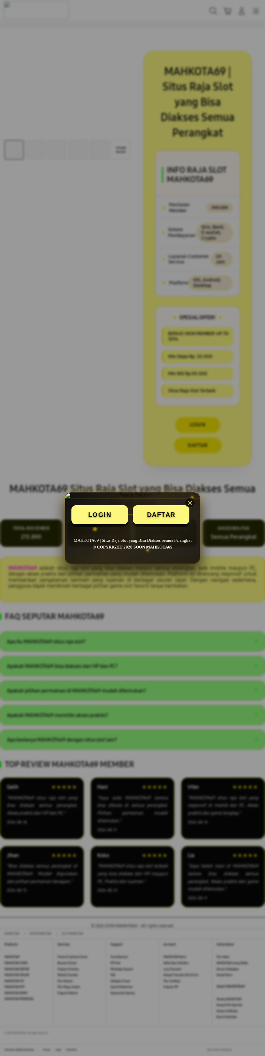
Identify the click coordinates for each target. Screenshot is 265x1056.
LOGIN (99, 514)
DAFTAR (161, 514)
